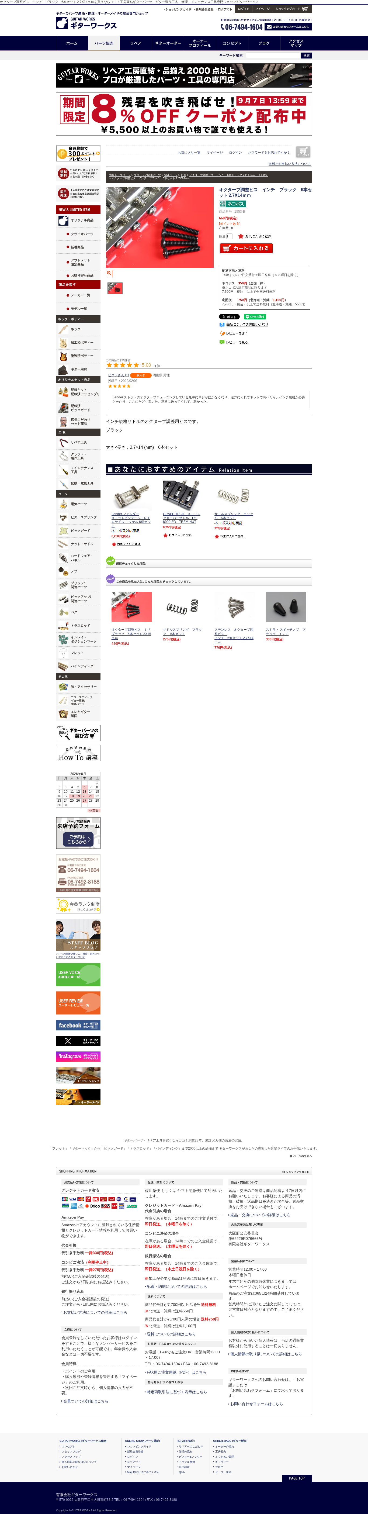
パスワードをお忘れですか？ (269, 152)
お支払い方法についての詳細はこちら (95, 1312)
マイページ (215, 152)
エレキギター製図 (80, 714)
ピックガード (80, 531)
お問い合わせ (70, 1466)
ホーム (72, 43)
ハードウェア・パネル (82, 558)
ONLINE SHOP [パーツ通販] (142, 1440)
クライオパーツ (82, 234)
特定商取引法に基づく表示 (143, 1472)
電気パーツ (79, 504)
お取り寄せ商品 (82, 275)
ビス (183, 175)
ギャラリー (222, 1461)
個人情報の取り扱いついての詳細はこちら (266, 1354)
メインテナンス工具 (82, 470)
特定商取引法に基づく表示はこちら (177, 1392)
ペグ (74, 612)
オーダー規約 (223, 1472)
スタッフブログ (71, 1451)
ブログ (264, 43)
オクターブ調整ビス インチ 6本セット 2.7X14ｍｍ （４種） (228, 175)
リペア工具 (79, 442)
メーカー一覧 (80, 295)
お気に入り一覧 (189, 152)
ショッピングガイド (139, 1446)
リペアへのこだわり (191, 1446)
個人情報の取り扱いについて (79, 1461)
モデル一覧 (79, 309)
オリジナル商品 (82, 220)
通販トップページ (120, 175)
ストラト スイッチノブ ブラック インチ (285, 632)
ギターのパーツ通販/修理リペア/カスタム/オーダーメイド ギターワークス (92, 19)
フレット (77, 653)
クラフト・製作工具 (79, 456)
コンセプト (232, 43)
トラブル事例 (187, 1461)
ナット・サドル (82, 544)
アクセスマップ (296, 43)
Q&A (182, 1472)
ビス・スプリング (84, 517)
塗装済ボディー (82, 356)
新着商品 (77, 247)
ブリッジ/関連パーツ (79, 585)
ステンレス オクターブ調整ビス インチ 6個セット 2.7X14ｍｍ (234, 636)
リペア (136, 43)
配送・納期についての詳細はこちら (177, 1286)
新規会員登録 (135, 1451)
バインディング (82, 666)
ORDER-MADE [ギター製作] (230, 1440)
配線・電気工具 (82, 483)
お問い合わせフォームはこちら (256, 1404)
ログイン (235, 152)
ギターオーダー (168, 43)
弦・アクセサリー (84, 687)
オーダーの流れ (224, 1446)
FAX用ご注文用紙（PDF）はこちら (177, 1372)
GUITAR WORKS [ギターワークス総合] (83, 1440)
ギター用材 (79, 369)
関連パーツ (171, 175)
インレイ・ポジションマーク (84, 639)
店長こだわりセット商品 (80, 422)
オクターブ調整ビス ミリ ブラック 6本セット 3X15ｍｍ (133, 634)
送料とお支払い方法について (290, 164)
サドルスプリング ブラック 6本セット (182, 632)
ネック (76, 329)
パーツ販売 (104, 43)
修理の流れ (185, 1451)
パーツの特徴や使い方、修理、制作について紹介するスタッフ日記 (78, 955)
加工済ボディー (82, 342)
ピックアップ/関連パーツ (81, 599)
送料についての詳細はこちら (171, 1334)
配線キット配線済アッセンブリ (85, 392)
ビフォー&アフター (190, 1456)
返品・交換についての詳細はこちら (260, 1215)
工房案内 (220, 1451)
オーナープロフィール (200, 43)
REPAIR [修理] (186, 1440)
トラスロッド (80, 625)
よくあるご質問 (224, 1456)
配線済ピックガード (80, 408)
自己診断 (184, 1466)
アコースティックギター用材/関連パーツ (81, 700)
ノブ (74, 571)
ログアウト (134, 1461)
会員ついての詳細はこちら (86, 1401)
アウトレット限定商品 (80, 262)
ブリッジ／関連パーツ (147, 175)
